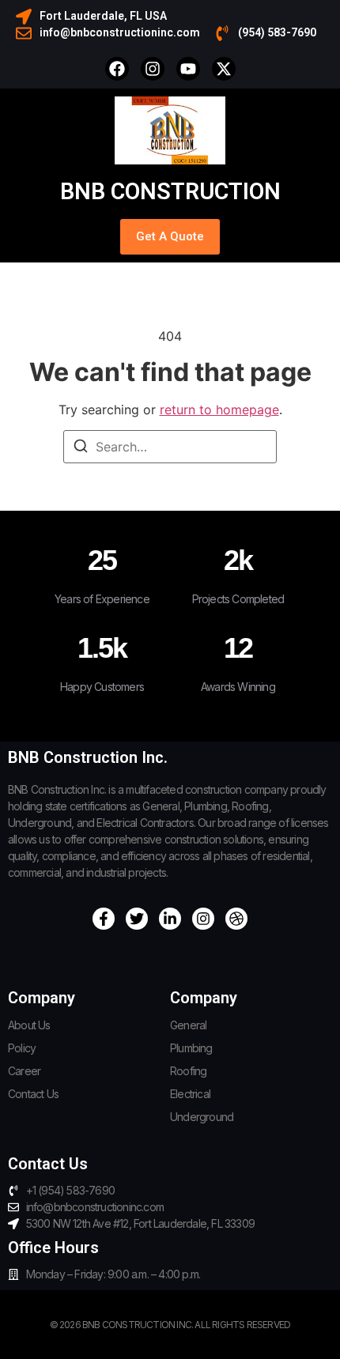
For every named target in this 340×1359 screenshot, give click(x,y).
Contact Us (33, 1093)
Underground (201, 1116)
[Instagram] (152, 69)
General (188, 1025)
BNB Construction (170, 191)
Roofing (188, 1071)
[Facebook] (117, 69)
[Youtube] (188, 69)
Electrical (190, 1093)
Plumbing (191, 1048)
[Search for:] (170, 446)
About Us (29, 1025)
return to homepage (219, 409)
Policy (22, 1048)
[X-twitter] (224, 69)
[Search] (80, 448)
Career (24, 1071)
